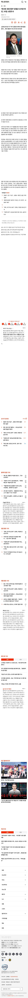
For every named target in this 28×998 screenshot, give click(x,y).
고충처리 (3, 984)
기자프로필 (4, 918)
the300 (4, 875)
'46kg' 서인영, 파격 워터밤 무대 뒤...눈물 (11, 684)
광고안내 (3, 982)
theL (3, 880)
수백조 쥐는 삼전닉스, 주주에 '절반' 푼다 (13, 604)
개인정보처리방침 (14, 976)
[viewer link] (19, 52)
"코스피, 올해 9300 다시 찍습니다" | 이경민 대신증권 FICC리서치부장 (13, 801)
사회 (4, 6)
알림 (3, 928)
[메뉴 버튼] (25, 1)
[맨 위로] (25, 991)
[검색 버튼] (22, 1)
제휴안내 (8, 982)
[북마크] (25, 22)
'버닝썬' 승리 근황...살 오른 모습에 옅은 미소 (11, 674)
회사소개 (3, 976)
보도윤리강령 (8, 984)
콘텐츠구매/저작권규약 (15, 982)
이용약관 (17, 979)
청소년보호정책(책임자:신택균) (7, 979)
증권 (3, 870)
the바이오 (4, 884)
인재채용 (8, 976)
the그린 (4, 889)
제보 (3, 923)
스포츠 (3, 909)
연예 (3, 904)
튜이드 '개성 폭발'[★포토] (7, 780)
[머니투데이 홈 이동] (6, 937)
